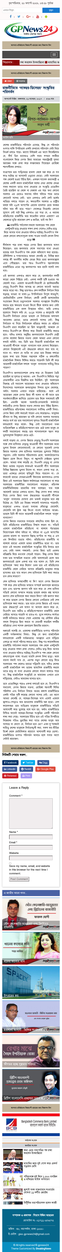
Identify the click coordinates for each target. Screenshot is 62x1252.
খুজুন (51, 10)
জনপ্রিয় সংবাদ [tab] (31, 1145)
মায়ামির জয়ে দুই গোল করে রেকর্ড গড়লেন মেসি (40, 1165)
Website (14, 853)
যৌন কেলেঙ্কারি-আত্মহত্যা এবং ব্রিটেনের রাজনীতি (26, 925)
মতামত (22, 81)
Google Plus (47, 769)
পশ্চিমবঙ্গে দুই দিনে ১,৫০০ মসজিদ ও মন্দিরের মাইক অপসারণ (40, 1178)
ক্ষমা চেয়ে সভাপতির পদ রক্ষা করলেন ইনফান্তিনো (38, 1152)
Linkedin (10, 769)
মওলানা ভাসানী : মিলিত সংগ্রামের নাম (25, 1030)
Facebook (11, 762)
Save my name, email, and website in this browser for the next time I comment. (29, 869)
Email (13, 842)
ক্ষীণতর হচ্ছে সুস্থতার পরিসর (20, 1064)
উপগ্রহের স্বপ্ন (11, 996)
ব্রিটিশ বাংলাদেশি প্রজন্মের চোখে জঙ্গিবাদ (27, 1098)
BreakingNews (43, 1248)
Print (27, 775)
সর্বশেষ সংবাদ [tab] (31, 1140)
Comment (15, 795)
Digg (44, 762)
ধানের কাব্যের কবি (14, 961)
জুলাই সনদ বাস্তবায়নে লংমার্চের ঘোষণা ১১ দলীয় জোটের (39, 1191)
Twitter (29, 762)
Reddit (27, 769)
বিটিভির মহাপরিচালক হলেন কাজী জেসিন (40, 1204)
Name (13, 832)
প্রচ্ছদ (9, 81)
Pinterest (11, 775)
